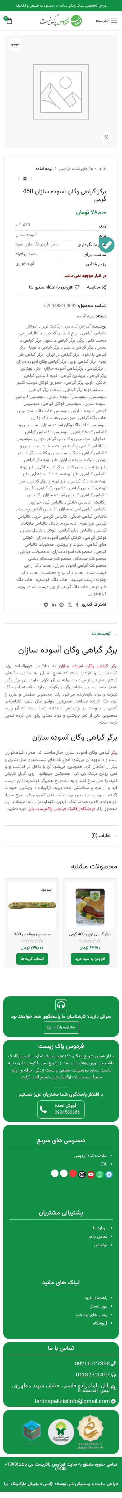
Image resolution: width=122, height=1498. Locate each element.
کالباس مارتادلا (64, 523)
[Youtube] (91, 1174)
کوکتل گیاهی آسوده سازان (58, 537)
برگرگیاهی (95, 368)
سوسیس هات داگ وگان (54, 418)
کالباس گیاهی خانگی (88, 516)
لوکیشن (100, 1245)
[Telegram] (109, 1174)
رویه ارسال (98, 1306)
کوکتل (51, 530)
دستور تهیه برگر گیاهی (84, 390)
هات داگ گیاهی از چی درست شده (58, 587)
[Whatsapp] (100, 1174)
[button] (90, 959)
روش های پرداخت (91, 1315)
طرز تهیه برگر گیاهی (41, 460)
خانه (102, 169)
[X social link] (70, 605)
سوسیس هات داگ (52, 411)
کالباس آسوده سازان (61, 495)
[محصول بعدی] (19, 178)
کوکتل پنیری (32, 530)
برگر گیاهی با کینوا (78, 347)
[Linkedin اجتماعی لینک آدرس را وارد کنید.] (54, 605)
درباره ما (100, 1228)
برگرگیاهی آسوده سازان (63, 368)
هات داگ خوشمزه (52, 579)
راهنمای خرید (95, 1298)
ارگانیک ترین (51, 326)
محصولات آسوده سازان (72, 551)
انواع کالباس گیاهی (62, 333)
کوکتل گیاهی (95, 537)
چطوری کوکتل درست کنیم (39, 382)
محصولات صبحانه (90, 558)
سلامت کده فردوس (90, 1156)
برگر (81, 340)
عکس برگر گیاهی (51, 488)
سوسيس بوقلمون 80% (32, 934)
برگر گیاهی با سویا (59, 340)
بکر (38, 368)
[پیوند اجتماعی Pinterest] (62, 605)
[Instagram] (82, 1174)
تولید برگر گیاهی (79, 382)
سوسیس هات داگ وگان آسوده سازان (73, 425)
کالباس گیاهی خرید (50, 516)
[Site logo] (61, 21)
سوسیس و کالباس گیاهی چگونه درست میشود (61, 442)
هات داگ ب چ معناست (62, 573)
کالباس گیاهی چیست (37, 509)
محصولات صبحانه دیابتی (49, 558)
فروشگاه (100, 1323)
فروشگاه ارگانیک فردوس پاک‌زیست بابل (61, 809)
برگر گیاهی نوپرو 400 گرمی (90, 934)
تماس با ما (98, 1236)
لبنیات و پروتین (70, 544)
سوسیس (98, 397)
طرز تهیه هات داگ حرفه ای (55, 474)
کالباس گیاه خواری (47, 502)
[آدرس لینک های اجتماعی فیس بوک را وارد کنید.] (77, 605)
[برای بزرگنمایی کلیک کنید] (106, 137)
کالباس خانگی (79, 502)
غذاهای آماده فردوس (75, 169)
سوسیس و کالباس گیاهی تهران (63, 439)
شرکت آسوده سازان (77, 460)
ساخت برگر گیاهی (46, 390)
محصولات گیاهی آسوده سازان (80, 565)
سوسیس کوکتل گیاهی (62, 403)
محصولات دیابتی (34, 551)
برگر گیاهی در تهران (62, 354)
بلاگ (103, 1164)
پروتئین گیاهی (72, 375)
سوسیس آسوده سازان (68, 397)
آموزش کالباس (77, 326)
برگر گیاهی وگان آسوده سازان (41, 361)
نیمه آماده (44, 169)
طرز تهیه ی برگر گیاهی (47, 481)
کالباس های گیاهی (75, 530)
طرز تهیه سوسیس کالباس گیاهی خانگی (72, 467)
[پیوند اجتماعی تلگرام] (46, 605)
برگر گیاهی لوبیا (82, 361)
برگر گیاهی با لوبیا (44, 347)
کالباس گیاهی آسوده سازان (82, 509)
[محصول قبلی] (31, 178)
